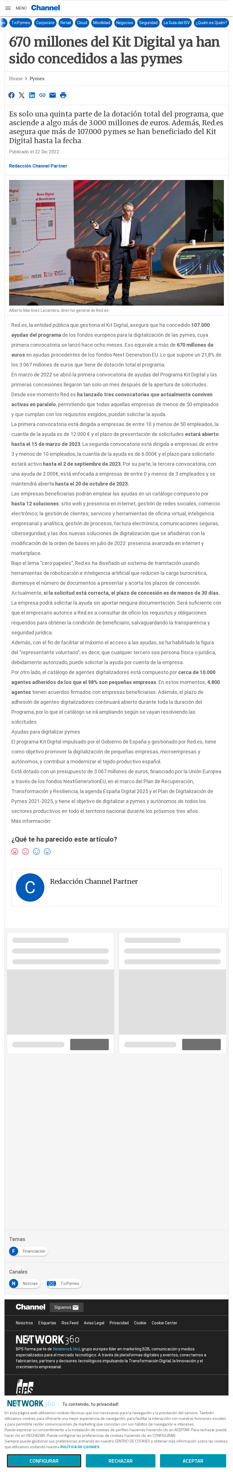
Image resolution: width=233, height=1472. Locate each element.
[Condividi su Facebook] (11, 95)
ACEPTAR (193, 1461)
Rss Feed (70, 1323)
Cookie (140, 1323)
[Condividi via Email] (52, 95)
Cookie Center (164, 1323)
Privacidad (119, 1323)
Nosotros (24, 1323)
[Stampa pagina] (63, 95)
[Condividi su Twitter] (21, 95)
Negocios (173, 22)
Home (16, 78)
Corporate (94, 22)
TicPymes (70, 22)
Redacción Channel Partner (38, 166)
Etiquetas (47, 1323)
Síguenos (63, 1307)
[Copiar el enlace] (42, 95)
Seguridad (197, 22)
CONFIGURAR (44, 1461)
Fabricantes (17, 22)
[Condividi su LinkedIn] (32, 95)
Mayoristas (44, 22)
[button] (15, 8)
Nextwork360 (66, 1349)
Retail (115, 22)
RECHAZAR (121, 1461)
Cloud (131, 22)
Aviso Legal (94, 1323)
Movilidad (150, 22)
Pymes (37, 78)
